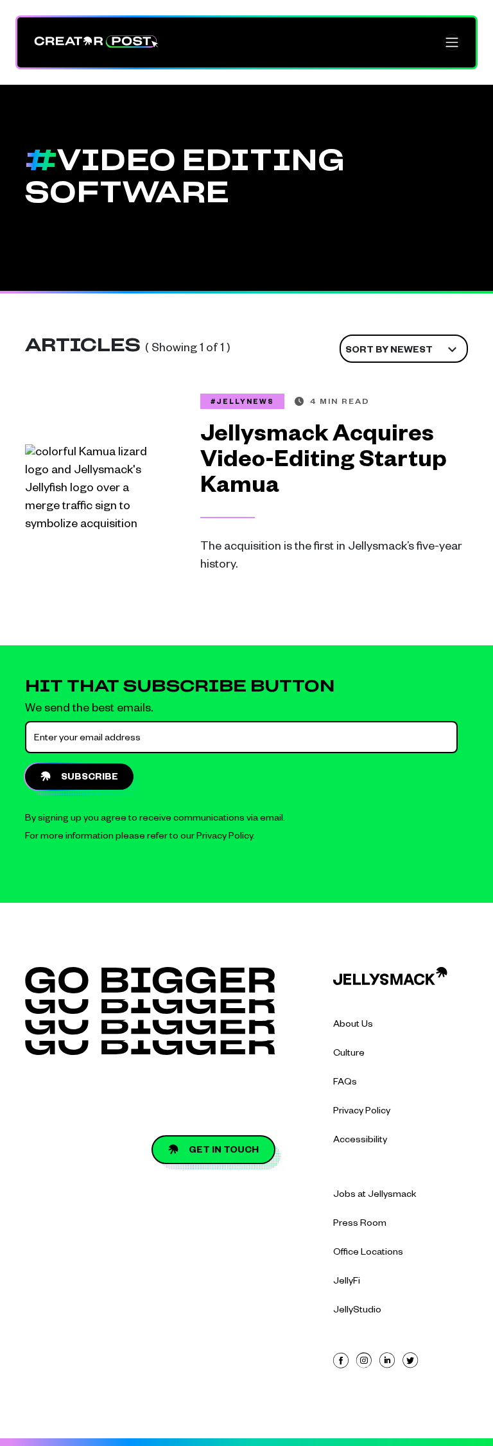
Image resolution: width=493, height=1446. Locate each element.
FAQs (345, 1083)
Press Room (359, 1224)
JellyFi (346, 1282)
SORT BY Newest (389, 351)
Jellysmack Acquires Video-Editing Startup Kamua (323, 462)
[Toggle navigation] (452, 42)
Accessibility (360, 1141)
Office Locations (368, 1253)
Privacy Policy (224, 837)
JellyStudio (357, 1311)
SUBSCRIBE (89, 778)
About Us (353, 1025)
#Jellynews (242, 402)
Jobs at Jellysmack (375, 1195)
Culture (349, 1054)
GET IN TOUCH (224, 1151)
